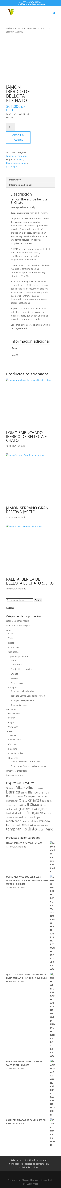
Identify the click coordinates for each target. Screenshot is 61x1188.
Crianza (14, 673)
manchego (34, 817)
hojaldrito (11, 813)
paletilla (33, 821)
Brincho (11, 796)
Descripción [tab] (15, 179)
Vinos (8, 630)
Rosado (12, 642)
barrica (13, 792)
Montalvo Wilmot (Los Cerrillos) (26, 761)
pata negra (11, 166)
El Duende (43, 805)
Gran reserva (17, 683)
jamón (24, 163)
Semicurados (14, 739)
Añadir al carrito (18, 137)
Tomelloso (41, 830)
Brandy (11, 717)
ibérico (16, 163)
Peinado (44, 821)
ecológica (22, 805)
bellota (20, 159)
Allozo (30, 787)
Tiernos (12, 735)
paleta (25, 821)
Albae (21, 787)
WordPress (32, 1183)
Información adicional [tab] (20, 184)
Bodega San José (19, 705)
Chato (9, 163)
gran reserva (28, 809)
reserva (27, 824)
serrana (37, 825)
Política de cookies (28, 1167)
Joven (13, 660)
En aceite (12, 748)
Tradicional (16, 664)
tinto (32, 829)
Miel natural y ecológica (18, 625)
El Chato (32, 804)
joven (46, 813)
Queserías (13, 758)
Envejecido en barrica (21, 669)
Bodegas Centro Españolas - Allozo (28, 695)
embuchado (12, 809)
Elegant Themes (30, 1180)
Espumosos (14, 647)
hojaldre (42, 809)
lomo (24, 817)
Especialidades (15, 753)
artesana (39, 788)
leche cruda (17, 817)
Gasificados (14, 651)
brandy (44, 792)
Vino (49, 829)
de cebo (15, 805)
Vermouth (13, 726)
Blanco (11, 633)
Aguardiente (14, 713)
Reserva (14, 678)
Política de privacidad (36, 1160)
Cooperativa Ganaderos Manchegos (28, 766)
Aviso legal (16, 1160)
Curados (12, 744)
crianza (34, 800)
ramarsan (13, 824)
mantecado (13, 821)
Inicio (8, 28)
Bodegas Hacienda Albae (23, 691)
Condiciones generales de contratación (29, 1163)
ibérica (19, 813)
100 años (10, 788)
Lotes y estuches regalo (17, 620)
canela (20, 796)
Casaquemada (33, 796)
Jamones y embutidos (22, 28)
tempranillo (16, 829)
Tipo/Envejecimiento (18, 656)
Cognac (12, 722)
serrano (44, 825)
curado (45, 800)
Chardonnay (12, 800)
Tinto (10, 638)
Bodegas (12, 687)
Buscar (38, 600)
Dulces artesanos (14, 775)
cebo (47, 796)
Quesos (9, 731)
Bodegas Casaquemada (22, 700)
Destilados (11, 709)
